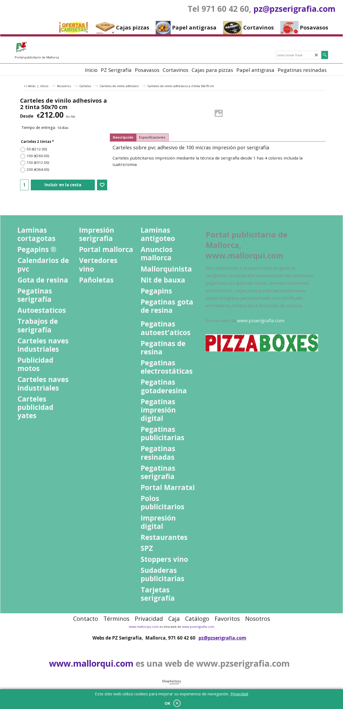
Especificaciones (152, 137)
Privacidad (239, 693)
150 (38, 162)
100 (38, 155)
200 (38, 169)
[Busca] (324, 55)
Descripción (123, 137)
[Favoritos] (102, 185)
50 (37, 149)
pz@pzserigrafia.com (294, 8)
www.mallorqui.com (144, 627)
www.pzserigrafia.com (198, 627)
